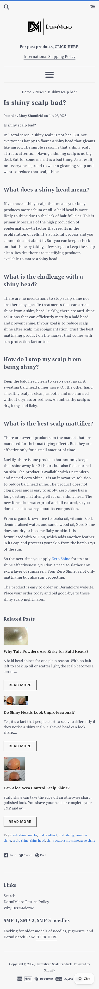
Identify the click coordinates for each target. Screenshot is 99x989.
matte (32, 835)
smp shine (71, 840)
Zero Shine (60, 558)
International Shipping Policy (49, 56)
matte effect (47, 835)
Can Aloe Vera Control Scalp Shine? (37, 788)
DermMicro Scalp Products (54, 964)
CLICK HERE (46, 937)
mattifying (66, 835)
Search (9, 895)
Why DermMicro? (19, 908)
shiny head (37, 840)
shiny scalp (55, 840)
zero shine (87, 840)
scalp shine (20, 840)
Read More (20, 685)
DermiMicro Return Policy (26, 901)
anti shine (19, 835)
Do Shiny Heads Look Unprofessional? (39, 712)
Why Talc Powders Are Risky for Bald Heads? (46, 651)
